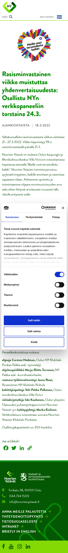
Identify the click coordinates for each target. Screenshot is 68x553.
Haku (5, 16)
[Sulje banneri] (63, 208)
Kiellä (34, 342)
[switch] (59, 284)
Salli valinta (34, 331)
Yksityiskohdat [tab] (34, 217)
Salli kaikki (34, 320)
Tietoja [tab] (56, 217)
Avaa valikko (47, 16)
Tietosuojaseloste (19, 521)
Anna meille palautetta (24, 511)
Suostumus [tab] (12, 217)
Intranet (10, 526)
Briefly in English (19, 531)
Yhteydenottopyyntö (22, 516)
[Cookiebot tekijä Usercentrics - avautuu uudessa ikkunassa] (42, 208)
